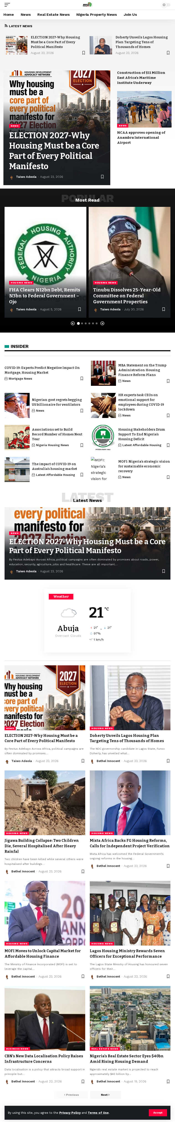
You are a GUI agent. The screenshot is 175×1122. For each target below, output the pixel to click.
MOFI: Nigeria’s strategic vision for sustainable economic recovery (144, 466)
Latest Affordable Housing (141, 445)
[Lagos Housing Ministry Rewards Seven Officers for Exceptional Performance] (130, 913)
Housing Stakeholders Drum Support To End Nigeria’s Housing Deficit (141, 434)
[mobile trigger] (8, 5)
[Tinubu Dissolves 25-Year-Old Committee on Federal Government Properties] (129, 262)
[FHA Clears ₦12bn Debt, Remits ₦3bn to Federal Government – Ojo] (45, 262)
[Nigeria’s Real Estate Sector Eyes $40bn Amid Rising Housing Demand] (130, 1018)
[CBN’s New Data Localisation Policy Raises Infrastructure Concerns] (45, 1018)
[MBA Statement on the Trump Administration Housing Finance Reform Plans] (103, 373)
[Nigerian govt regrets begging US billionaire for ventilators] (17, 405)
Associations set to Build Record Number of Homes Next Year (57, 434)
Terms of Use (98, 1112)
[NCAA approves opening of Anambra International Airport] (144, 109)
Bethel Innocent (108, 761)
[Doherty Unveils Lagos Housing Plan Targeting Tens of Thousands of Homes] (100, 45)
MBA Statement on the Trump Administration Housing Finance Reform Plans (142, 370)
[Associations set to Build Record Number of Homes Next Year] (17, 437)
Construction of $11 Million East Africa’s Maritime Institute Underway (141, 78)
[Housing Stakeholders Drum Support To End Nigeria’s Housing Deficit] (103, 437)
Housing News (21, 282)
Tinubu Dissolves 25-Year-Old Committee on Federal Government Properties (127, 295)
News (15, 126)
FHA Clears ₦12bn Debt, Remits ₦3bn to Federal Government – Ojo (44, 295)
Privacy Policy (70, 1112)
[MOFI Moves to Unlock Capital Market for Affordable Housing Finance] (45, 913)
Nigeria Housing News (52, 445)
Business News (17, 1048)
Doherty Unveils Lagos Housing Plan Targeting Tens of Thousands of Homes (142, 42)
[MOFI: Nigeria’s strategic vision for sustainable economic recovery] (103, 469)
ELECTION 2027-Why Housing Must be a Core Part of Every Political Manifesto (55, 42)
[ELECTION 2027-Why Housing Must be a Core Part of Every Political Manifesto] (16, 45)
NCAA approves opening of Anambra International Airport (141, 138)
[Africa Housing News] (87, 5)
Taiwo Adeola (26, 177)
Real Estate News (104, 1048)
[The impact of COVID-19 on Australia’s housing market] (17, 469)
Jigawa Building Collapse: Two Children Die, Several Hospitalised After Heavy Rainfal (42, 846)
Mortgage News (20, 378)
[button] (73, 323)
